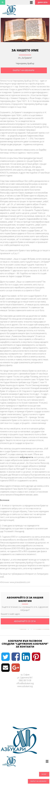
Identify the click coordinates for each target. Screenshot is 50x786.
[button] (42, 2)
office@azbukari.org (25, 683)
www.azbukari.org (25, 686)
